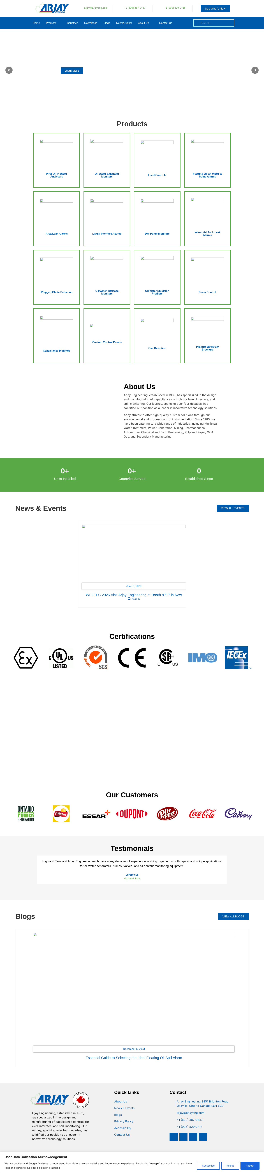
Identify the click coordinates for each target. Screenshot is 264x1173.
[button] (71, 561)
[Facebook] (174, 1137)
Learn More (72, 70)
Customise (208, 1165)
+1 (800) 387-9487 (134, 7)
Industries (72, 22)
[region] (132, 1162)
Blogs (106, 22)
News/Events (124, 22)
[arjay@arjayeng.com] (78, 8)
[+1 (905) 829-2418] (158, 8)
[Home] (50, 13)
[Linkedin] (193, 1137)
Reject (230, 1165)
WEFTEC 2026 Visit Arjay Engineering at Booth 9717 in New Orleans (134, 596)
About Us (143, 22)
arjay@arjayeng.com (96, 7)
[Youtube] (203, 1137)
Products (51, 22)
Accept (250, 1165)
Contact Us (165, 22)
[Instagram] (183, 1137)
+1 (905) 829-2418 (175, 7)
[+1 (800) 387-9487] (118, 8)
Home (36, 22)
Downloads (90, 22)
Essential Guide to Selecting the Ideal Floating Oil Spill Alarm (134, 1058)
